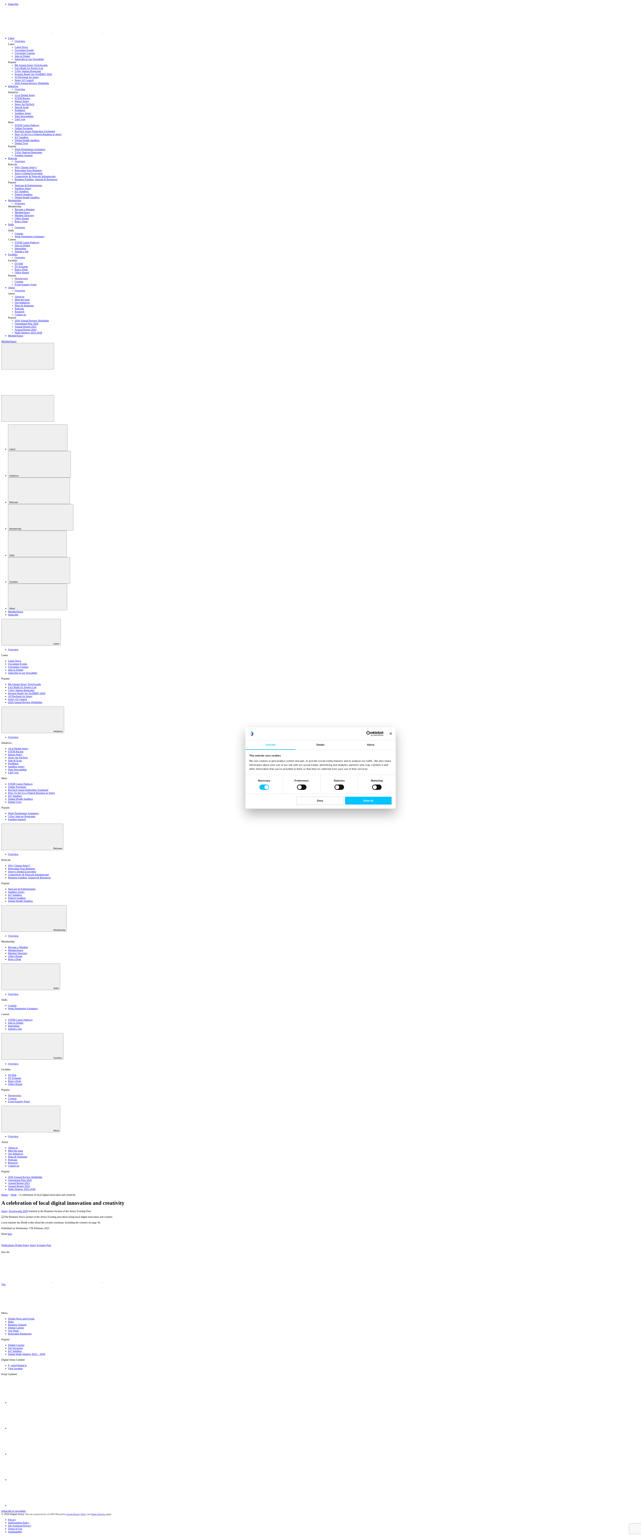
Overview (20, 41)
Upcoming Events (24, 50)
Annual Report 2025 (25, 326)
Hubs (11, 1321)
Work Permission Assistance (29, 236)
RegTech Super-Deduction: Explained (35, 131)
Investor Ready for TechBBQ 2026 (33, 74)
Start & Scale (22, 107)
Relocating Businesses (20, 1333)
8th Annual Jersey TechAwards (31, 65)
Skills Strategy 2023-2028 (28, 332)
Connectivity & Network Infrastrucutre (35, 176)
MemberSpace (22, 212)
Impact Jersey (22, 101)
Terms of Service (98, 1514)
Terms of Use (15, 1528)
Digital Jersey (22, 1245)
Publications (8, 1245)
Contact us (20, 314)
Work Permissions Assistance (30, 149)
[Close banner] (391, 733)
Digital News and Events (21, 1318)
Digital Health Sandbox (27, 140)
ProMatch (20, 110)
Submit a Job (21, 251)
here (10, 1233)
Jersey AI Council (24, 80)
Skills (11, 224)
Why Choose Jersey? (26, 167)
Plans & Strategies (24, 305)
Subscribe (13, 4)
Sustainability (15, 1531)
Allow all (368, 800)
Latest (11, 38)
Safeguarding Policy (18, 1522)
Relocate (12, 158)
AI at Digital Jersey (25, 95)
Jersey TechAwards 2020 (14, 1211)
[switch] (301, 787)
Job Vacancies (15, 1348)
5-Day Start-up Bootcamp (28, 152)
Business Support (17, 1324)
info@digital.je (19, 1365)
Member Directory (24, 215)
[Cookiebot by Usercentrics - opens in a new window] (368, 733)
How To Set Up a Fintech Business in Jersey (38, 134)
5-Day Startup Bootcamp (28, 71)
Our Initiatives (22, 302)
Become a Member (25, 209)
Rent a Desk (21, 221)
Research (19, 311)
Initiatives (13, 86)
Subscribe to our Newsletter (29, 59)
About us (19, 296)
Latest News (21, 47)
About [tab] (370, 744)
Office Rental (22, 218)
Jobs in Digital (22, 56)
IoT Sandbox (22, 137)
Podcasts (19, 308)
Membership (14, 200)
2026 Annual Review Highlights (32, 83)
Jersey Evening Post (40, 1245)
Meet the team (22, 299)
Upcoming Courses (25, 53)
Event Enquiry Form (25, 284)
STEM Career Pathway (27, 125)
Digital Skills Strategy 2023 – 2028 (26, 1354)
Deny (320, 800)
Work (14, 1194)
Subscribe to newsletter (13, 1511)
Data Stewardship (24, 116)
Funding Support (24, 155)
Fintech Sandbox (24, 194)
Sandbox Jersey (23, 113)
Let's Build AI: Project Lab (29, 68)
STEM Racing (22, 98)
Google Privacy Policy (76, 1514)
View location (15, 1368)
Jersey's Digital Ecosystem (29, 173)
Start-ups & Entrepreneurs (28, 185)
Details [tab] (320, 744)
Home (4, 1194)
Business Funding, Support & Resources (36, 179)
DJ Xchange (21, 266)
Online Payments (24, 128)
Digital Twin (21, 143)
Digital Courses (16, 1345)
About (11, 287)
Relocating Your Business (28, 170)
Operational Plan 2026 (26, 323)
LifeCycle (20, 119)
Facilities (12, 254)
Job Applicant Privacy (19, 1525)
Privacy (12, 1519)
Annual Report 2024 (25, 329)
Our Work (13, 1330)
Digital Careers (16, 1327)
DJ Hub (19, 263)
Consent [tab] (270, 744)
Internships (20, 248)
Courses (19, 233)
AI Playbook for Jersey (27, 77)
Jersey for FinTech (24, 104)
